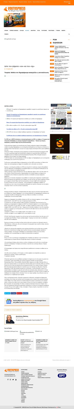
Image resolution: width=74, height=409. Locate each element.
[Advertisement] (49, 17)
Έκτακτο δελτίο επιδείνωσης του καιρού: (61, 360)
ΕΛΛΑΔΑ (23, 390)
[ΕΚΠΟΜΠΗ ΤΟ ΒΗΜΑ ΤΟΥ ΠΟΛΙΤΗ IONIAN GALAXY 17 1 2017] (11, 334)
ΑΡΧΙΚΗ (22, 371)
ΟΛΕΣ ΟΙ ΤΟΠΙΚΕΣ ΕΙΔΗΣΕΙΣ (27, 374)
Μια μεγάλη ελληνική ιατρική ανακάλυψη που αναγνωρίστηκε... (61, 80)
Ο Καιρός (6, 1)
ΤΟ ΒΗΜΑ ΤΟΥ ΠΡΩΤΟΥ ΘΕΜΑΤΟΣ (13, 309)
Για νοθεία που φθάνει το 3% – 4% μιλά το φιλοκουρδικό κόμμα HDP (22, 129)
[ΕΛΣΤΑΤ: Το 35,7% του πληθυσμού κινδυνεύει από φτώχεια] (27, 334)
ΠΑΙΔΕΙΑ (23, 401)
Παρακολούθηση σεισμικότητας (39, 1)
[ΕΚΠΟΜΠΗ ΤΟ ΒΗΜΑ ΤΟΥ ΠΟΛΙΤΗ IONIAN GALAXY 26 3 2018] (42, 334)
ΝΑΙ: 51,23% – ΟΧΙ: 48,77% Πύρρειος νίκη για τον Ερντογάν (17, 360)
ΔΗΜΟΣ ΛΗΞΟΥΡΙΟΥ (25, 380)
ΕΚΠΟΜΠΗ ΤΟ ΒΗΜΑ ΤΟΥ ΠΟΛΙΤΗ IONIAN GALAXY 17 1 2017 (11, 341)
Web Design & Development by (51, 407)
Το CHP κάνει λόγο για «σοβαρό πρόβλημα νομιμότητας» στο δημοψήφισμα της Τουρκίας (27, 135)
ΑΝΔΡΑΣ (23, 400)
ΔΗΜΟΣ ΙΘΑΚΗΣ (24, 383)
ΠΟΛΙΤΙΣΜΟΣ (23, 397)
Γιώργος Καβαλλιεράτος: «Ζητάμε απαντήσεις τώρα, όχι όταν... (62, 47)
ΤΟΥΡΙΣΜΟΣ (23, 396)
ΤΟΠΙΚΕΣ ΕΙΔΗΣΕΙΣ (25, 373)
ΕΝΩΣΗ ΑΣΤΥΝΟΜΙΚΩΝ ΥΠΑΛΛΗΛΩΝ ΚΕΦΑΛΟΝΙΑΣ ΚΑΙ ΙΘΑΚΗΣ (62, 52)
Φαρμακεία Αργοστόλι (13, 1)
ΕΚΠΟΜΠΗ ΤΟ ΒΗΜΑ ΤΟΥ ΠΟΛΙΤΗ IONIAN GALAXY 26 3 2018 (42, 341)
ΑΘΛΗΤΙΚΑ (23, 393)
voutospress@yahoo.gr (9, 374)
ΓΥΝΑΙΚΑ (23, 399)
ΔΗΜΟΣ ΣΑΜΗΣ (24, 381)
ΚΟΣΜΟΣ (23, 391)
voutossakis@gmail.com (9, 375)
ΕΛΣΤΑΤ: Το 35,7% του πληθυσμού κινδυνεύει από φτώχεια (27, 341)
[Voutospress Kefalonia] (14, 9)
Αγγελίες (30, 1)
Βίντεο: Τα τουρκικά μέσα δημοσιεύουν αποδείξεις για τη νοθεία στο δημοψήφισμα (25, 122)
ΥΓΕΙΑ (22, 394)
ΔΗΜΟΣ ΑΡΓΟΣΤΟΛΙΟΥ (26, 379)
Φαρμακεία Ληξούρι (23, 1)
